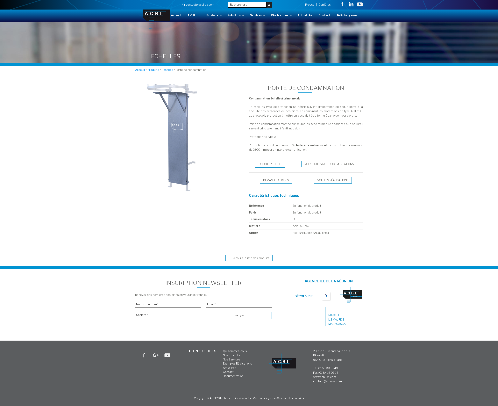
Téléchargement (348, 15)
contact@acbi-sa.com (199, 4)
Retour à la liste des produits (250, 258)
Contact (324, 15)
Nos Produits (231, 355)
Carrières (325, 4)
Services (256, 15)
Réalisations (279, 15)
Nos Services (231, 359)
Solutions (234, 15)
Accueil (176, 15)
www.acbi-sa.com (324, 377)
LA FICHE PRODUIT (270, 164)
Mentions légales (264, 398)
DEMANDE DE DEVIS (276, 180)
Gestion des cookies (290, 398)
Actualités (305, 15)
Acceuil (140, 69)
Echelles (167, 69)
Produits (212, 15)
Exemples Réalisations (237, 363)
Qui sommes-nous (235, 351)
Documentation (233, 376)
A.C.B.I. (192, 15)
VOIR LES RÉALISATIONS (333, 180)
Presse (310, 4)
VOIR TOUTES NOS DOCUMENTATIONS (329, 164)
